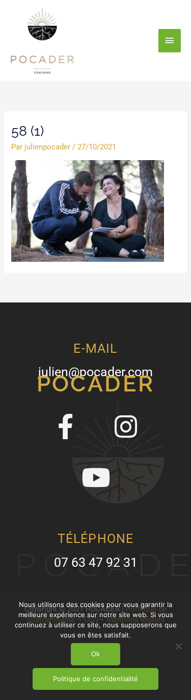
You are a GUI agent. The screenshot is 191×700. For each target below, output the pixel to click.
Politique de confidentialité (95, 679)
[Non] (178, 646)
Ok (95, 654)
